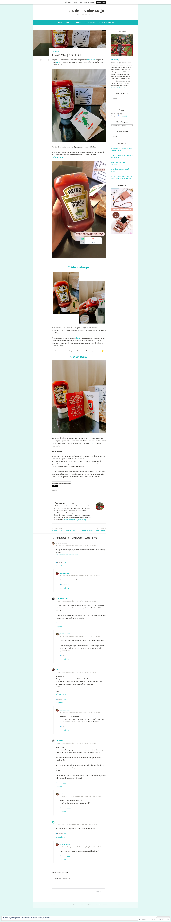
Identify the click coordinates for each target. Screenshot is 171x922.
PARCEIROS (55, 51)
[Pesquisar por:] (122, 98)
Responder (59, 566)
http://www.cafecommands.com (67, 555)
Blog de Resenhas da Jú (85, 10)
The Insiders (91, 60)
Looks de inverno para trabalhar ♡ (94, 530)
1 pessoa (64, 562)
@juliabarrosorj (57, 157)
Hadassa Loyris (61, 822)
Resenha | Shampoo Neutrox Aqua (63, 530)
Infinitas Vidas (61, 694)
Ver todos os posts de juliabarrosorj (75, 520)
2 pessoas (69, 808)
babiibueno (59, 740)
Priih (57, 669)
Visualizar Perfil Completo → (120, 88)
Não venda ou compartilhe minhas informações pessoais (96, 905)
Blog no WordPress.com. (61, 905)
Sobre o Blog (90, 22)
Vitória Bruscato (62, 598)
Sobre (78, 22)
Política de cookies (40, 918)
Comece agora (101, 2)
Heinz (58, 62)
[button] (79, 105)
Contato (69, 22)
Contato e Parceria (106, 22)
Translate (124, 116)
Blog (60, 22)
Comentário (98, 891)
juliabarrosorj (44, 60)
